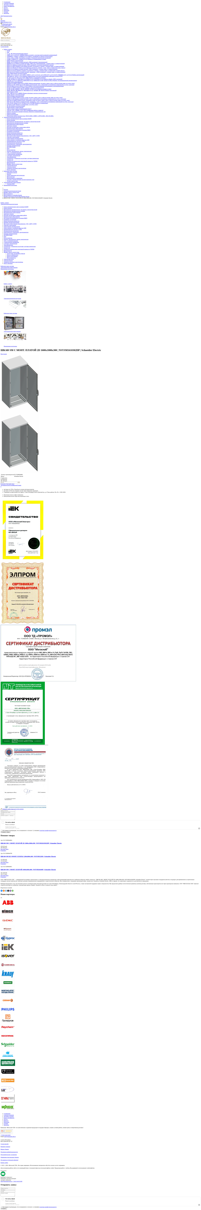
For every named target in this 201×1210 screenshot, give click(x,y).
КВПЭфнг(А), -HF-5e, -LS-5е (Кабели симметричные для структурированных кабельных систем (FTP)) (34, 76)
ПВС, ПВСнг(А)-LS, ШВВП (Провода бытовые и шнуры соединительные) (27, 93)
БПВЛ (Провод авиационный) (15, 60)
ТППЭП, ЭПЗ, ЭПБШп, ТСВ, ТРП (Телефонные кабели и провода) (25, 110)
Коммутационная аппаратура (15, 133)
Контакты (6, 13)
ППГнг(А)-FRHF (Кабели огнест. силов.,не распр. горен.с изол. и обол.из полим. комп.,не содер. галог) (35, 97)
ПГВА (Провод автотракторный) (16, 94)
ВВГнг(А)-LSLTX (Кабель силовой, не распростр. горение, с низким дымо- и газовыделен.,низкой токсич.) (36, 70)
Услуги (6, 7)
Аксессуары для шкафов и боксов (16, 253)
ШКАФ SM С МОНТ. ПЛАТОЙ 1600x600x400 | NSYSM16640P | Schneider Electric (28, 869)
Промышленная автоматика (14, 142)
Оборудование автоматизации (15, 138)
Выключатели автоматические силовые (17, 123)
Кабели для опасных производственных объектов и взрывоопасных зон (26, 111)
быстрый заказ (4, 849)
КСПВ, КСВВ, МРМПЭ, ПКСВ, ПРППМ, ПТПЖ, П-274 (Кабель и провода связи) (29, 89)
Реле (8, 148)
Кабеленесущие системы (10, 171)
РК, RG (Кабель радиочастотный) (16, 106)
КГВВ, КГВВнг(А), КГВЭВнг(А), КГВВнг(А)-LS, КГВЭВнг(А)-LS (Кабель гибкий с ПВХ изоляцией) (34, 79)
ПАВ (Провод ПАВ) (12, 92)
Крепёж (9, 174)
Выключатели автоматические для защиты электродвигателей (23, 121)
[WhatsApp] (13, 891)
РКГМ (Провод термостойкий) (15, 107)
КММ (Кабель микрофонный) (15, 82)
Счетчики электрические (13, 155)
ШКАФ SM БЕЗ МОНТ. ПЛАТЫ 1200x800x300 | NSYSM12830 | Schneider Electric (28, 856)
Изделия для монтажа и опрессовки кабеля (18, 127)
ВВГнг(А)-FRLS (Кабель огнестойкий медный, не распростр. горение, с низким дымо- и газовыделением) (35, 66)
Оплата (8, 485)
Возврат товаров (5, 1146)
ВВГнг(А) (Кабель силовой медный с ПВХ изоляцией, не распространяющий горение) (30, 65)
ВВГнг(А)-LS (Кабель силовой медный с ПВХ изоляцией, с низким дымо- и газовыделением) (32, 69)
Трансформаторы (11, 157)
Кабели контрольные (12, 114)
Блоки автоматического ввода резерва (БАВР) (19, 118)
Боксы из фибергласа (12, 255)
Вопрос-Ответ (5, 1149)
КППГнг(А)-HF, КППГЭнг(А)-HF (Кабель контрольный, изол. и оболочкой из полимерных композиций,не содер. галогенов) (40, 84)
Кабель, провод (8, 49)
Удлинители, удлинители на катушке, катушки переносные (23, 158)
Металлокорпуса (11, 257)
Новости (6, 9)
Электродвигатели (12, 165)
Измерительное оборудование (15, 128)
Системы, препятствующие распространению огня (20, 179)
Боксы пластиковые (12, 256)
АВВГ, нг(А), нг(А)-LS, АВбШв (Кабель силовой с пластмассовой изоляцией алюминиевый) (32, 55)
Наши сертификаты (9, 6)
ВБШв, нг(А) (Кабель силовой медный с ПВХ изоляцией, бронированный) (27, 62)
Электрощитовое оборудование (12, 182)
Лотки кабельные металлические (16, 175)
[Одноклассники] (4, 891)
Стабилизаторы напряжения (14, 154)
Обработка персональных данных (10, 1157)
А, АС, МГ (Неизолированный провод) (17, 53)
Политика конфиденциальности (9, 1152)
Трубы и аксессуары (12, 181)
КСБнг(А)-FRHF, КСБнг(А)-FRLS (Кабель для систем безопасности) (25, 87)
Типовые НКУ (11, 184)
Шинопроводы (11, 162)
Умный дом (10, 159)
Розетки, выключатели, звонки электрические (19, 151)
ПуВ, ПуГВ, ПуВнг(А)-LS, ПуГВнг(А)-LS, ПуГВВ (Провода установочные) (27, 103)
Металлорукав (11, 176)
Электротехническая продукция (12, 117)
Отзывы (6, 12)
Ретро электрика (11, 169)
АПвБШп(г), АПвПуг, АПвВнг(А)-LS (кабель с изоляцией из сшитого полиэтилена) (29, 56)
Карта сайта (4, 1162)
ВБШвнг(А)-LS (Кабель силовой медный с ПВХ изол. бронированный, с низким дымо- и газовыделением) (36, 63)
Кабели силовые (11, 113)
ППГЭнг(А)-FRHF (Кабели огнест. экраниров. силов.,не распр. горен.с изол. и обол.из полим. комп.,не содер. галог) (38, 100)
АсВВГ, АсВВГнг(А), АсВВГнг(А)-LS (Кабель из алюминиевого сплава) (26, 59)
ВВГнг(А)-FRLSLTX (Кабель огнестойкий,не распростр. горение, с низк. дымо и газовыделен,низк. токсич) (36, 67)
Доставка (3, 485)
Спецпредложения (9, 3)
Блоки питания (11, 120)
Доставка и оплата (9, 4)
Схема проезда (4, 46)
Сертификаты (13, 485)
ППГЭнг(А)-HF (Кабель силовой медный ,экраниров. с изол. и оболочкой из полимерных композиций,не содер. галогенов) (40, 101)
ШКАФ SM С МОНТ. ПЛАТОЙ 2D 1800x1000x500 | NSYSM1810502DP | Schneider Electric (31, 843)
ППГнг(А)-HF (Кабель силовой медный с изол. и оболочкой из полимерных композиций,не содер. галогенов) (36, 99)
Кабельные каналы (12, 172)
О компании (7, 2)
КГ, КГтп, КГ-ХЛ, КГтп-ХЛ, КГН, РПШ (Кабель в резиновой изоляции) (26, 77)
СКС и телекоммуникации (14, 152)
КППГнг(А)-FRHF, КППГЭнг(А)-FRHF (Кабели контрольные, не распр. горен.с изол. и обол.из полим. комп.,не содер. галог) (41, 83)
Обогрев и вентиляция (13, 137)
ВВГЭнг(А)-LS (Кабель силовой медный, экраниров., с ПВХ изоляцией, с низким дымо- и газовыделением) (36, 72)
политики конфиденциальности (48, 830)
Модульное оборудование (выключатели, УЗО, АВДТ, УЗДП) (23, 135)
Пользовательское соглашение (9, 1154)
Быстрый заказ (10, 484)
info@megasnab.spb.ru (6, 1181)
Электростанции (11, 167)
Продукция (4, 354)
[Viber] (10, 891)
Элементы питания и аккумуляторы (16, 168)
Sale (8, 52)
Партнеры (6, 10)
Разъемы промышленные (13, 145)
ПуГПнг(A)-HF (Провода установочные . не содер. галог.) (22, 104)
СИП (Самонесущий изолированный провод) (19, 108)
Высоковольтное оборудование (15, 124)
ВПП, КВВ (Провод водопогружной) (17, 73)
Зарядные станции (12, 125)
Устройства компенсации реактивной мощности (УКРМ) (22, 161)
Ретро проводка (11, 150)
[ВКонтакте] (2, 891)
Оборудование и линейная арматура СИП (18, 140)
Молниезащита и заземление (14, 178)
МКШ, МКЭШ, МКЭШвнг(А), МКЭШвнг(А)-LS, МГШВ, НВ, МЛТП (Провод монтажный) (32, 90)
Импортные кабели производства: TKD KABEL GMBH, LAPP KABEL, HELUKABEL (30, 116)
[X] (8, 891)
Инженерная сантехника (10, 185)
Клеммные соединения (13, 131)
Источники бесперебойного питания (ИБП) (18, 130)
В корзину (3, 484)
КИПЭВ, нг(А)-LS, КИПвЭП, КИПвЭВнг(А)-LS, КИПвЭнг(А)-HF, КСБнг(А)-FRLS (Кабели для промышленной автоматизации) (42, 80)
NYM (8, 50)
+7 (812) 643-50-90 (17, 1181)
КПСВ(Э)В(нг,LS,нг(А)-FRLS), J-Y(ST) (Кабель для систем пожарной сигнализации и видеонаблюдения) (35, 86)
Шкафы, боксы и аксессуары (14, 164)
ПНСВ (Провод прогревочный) (15, 96)
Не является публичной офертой (9, 1160)
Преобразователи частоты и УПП (16, 141)
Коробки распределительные (14, 134)
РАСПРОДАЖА (11, 147)
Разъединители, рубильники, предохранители (19, 144)
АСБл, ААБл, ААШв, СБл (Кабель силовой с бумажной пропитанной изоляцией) (29, 58)
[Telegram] (6, 891)
